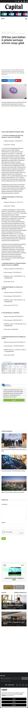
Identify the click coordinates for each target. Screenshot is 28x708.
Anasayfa (3, 32)
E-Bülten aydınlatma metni (5, 681)
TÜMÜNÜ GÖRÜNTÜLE (20, 592)
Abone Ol (14, 400)
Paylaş (5, 80)
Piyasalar (9, 32)
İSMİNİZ (3, 522)
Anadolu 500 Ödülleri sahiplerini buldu (14, 579)
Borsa (13, 32)
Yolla (3, 538)
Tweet (12, 80)
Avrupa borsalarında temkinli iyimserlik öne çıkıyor (13, 470)
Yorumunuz (4, 504)
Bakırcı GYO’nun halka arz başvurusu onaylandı (12, 492)
